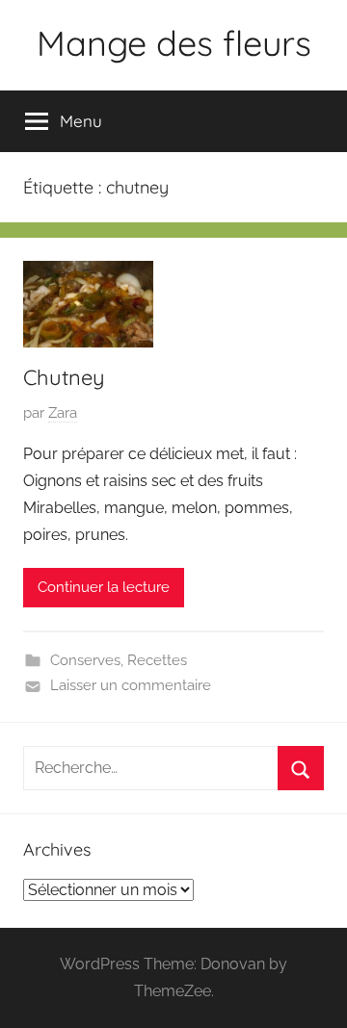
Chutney (64, 377)
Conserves (85, 660)
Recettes (157, 660)
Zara (62, 413)
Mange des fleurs (174, 42)
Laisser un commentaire (130, 685)
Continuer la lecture (104, 587)
